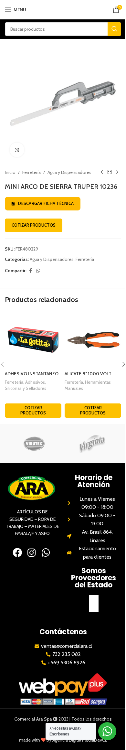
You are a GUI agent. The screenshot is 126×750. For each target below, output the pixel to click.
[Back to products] (109, 172)
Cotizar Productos (34, 225)
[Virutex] (34, 443)
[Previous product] (102, 172)
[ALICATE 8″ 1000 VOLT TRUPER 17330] (93, 339)
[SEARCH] (114, 29)
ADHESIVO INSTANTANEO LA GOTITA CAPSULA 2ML (31, 377)
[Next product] (117, 172)
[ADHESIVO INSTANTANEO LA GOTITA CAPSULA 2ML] (33, 339)
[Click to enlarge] (17, 150)
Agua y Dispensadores (69, 172)
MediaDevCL (94, 740)
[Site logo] (63, 9)
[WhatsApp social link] (38, 270)
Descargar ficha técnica (46, 203)
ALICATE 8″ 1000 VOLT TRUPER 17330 (88, 377)
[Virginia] (92, 443)
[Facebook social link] (30, 270)
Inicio (10, 172)
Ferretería (31, 172)
